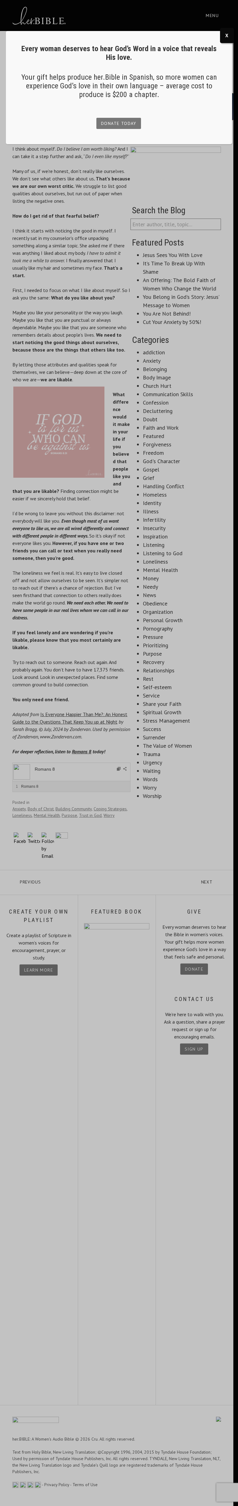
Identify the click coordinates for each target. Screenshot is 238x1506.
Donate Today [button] (118, 123)
